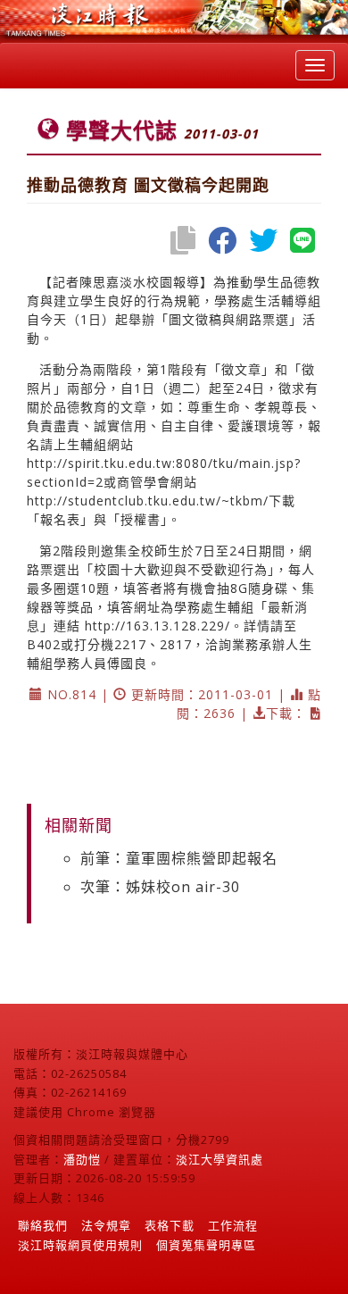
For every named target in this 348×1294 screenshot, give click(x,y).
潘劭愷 (82, 1159)
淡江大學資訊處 (219, 1159)
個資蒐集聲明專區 (206, 1245)
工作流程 (233, 1225)
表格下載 (170, 1225)
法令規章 (106, 1225)
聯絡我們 (43, 1225)
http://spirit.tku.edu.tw (99, 463)
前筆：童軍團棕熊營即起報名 (179, 858)
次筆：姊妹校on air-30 (160, 887)
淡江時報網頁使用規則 (80, 1245)
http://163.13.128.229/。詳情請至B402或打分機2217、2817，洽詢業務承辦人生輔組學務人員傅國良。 (169, 644)
